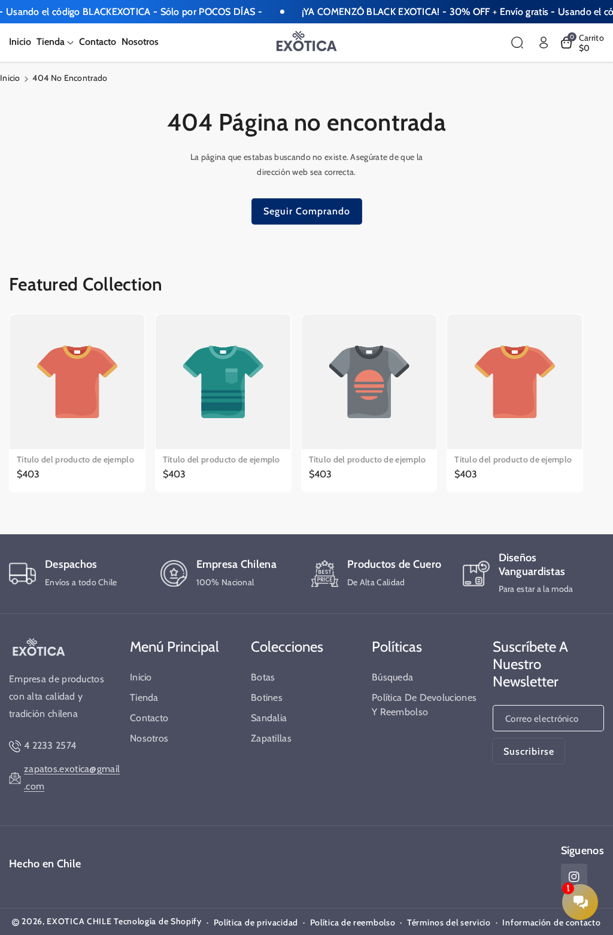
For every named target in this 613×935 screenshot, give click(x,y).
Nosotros (149, 738)
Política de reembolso (353, 922)
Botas (263, 677)
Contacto (149, 718)
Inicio (10, 77)
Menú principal (174, 646)
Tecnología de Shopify (158, 921)
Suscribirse (528, 751)
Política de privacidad (256, 922)
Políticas (397, 646)
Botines (267, 697)
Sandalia (269, 718)
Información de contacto (551, 922)
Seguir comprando (306, 211)
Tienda (144, 697)
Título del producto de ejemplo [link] (75, 459)
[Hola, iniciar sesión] (543, 42)
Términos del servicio (449, 922)
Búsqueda (392, 677)
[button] (55, 42)
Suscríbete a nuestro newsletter (530, 664)
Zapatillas (271, 738)
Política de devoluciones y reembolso (424, 705)
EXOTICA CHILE (79, 921)
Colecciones (287, 646)
